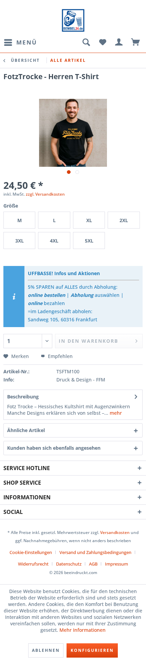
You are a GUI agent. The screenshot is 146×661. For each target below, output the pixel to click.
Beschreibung (23, 396)
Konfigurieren (92, 650)
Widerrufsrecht (33, 564)
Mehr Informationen (82, 630)
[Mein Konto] (119, 42)
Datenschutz (68, 564)
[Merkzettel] (102, 42)
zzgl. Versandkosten (45, 194)
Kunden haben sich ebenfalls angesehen (54, 448)
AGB (93, 564)
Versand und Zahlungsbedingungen (95, 552)
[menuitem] (20, 42)
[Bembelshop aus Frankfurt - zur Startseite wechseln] (73, 20)
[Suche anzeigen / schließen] (86, 42)
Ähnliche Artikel (26, 430)
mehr (115, 413)
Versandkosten (115, 532)
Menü (26, 42)
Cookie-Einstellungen (31, 552)
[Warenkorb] (136, 42)
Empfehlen (60, 356)
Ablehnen (46, 650)
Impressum (116, 564)
